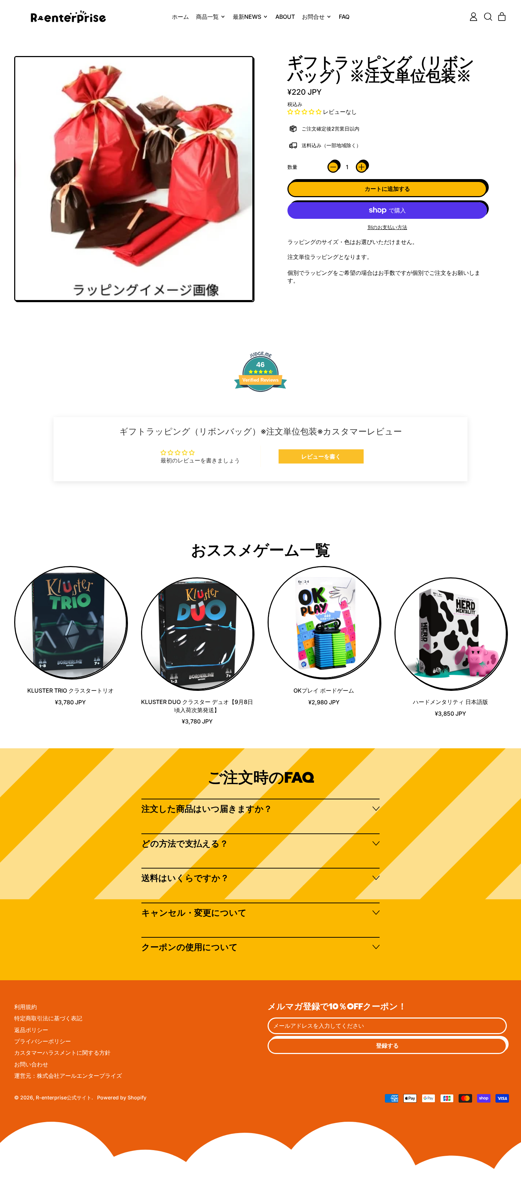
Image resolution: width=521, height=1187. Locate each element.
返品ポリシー (31, 1029)
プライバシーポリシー (42, 1041)
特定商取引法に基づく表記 (48, 1018)
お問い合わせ (31, 1064)
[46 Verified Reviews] (260, 404)
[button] (488, 17)
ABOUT (285, 16)
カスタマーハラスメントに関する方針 (62, 1052)
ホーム (180, 16)
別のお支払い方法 (387, 227)
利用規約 (25, 1006)
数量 (292, 167)
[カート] (502, 17)
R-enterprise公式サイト (63, 1097)
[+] (361, 167)
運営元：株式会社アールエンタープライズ (68, 1075)
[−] (333, 167)
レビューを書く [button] (321, 456)
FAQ (344, 16)
